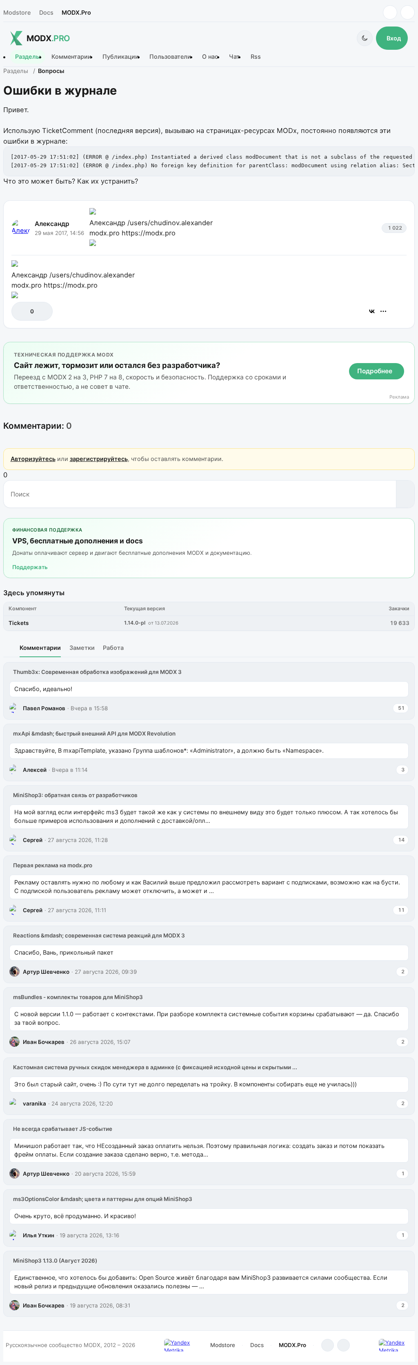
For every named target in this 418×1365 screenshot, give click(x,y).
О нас (210, 56)
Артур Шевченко (46, 971)
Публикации (120, 56)
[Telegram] (390, 12)
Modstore (17, 12)
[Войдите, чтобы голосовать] (21, 311)
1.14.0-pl (134, 623)
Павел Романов (44, 708)
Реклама (399, 397)
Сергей (32, 840)
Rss (256, 56)
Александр (52, 224)
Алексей (35, 770)
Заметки (82, 647)
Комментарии (71, 56)
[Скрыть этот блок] (406, 349)
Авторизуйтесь (33, 458)
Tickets (19, 623)
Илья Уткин (38, 1235)
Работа (113, 647)
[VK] (407, 12)
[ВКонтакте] (372, 311)
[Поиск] (405, 494)
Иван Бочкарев (43, 1042)
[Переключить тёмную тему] (365, 38)
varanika (34, 1103)
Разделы (27, 56)
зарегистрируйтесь (99, 458)
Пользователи (170, 56)
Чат (234, 56)
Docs (46, 12)
